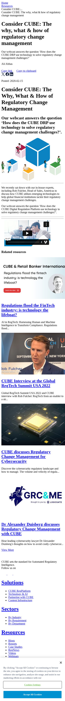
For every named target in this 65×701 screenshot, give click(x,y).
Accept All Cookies (32, 694)
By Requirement (17, 620)
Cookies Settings (32, 684)
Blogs (11, 640)
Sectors (10, 609)
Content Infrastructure (20, 600)
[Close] (61, 662)
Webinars (13, 656)
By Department (16, 623)
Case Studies (15, 646)
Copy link (18, 70)
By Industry (14, 617)
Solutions (12, 582)
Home (4, 2)
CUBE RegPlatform (19, 590)
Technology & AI (18, 594)
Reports (12, 643)
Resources (7, 6)
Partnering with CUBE (20, 597)
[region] (32, 679)
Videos (12, 653)
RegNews (13, 650)
